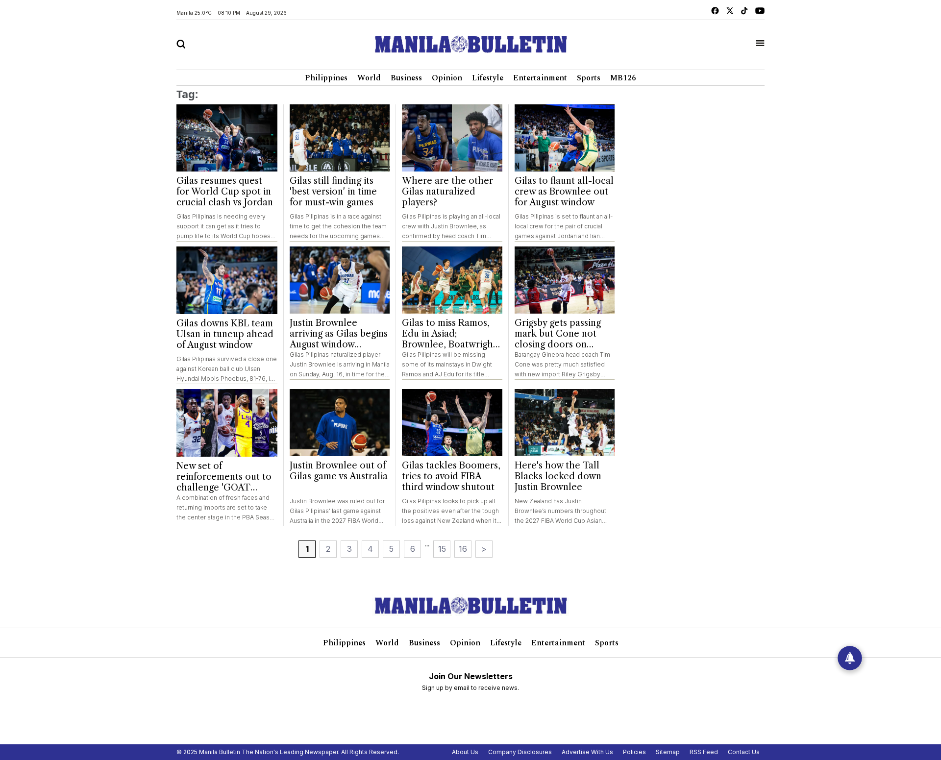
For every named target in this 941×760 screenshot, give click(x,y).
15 (442, 549)
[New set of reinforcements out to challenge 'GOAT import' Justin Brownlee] (226, 423)
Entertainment (540, 78)
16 (463, 549)
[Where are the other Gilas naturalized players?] (452, 138)
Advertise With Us (587, 752)
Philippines (326, 78)
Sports (588, 78)
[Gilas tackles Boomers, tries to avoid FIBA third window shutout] (452, 422)
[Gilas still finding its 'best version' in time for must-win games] (340, 138)
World (369, 78)
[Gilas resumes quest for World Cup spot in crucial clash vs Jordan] (226, 138)
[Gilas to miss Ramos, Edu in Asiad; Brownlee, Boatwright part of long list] (452, 280)
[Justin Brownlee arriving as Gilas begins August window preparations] (340, 280)
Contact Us (744, 752)
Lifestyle (487, 78)
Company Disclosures (520, 752)
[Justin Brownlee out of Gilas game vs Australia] (340, 422)
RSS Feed (704, 752)
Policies (634, 752)
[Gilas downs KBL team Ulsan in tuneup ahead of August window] (226, 280)
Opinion (447, 78)
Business (406, 78)
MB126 (623, 78)
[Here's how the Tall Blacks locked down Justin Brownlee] (565, 422)
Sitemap (668, 752)
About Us (465, 752)
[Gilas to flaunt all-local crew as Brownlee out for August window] (565, 138)
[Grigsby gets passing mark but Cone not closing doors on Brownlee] (565, 280)
